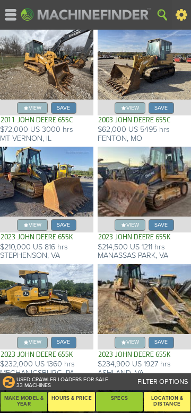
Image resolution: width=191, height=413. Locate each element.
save (63, 107)
